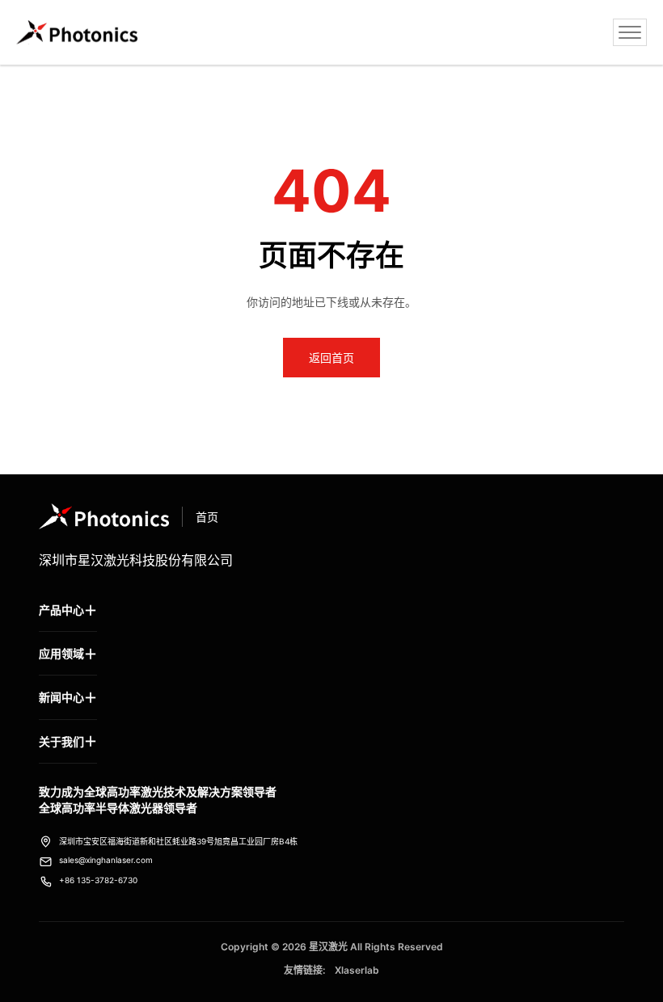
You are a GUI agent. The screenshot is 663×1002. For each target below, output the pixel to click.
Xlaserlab (357, 970)
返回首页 (331, 357)
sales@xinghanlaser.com (106, 860)
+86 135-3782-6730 (98, 880)
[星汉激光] (76, 32)
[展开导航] (630, 32)
